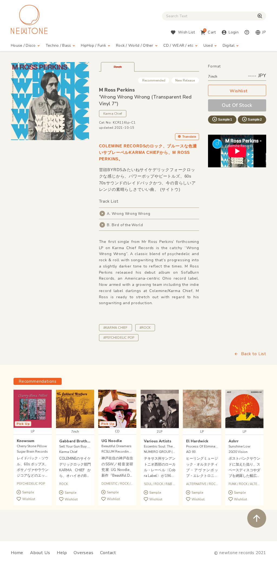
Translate (189, 136)
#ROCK (145, 327)
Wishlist (239, 91)
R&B (169, 484)
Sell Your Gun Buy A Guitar (79, 446)
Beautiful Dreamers (116, 446)
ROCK (63, 484)
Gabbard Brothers (76, 441)
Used (208, 45)
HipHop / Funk (93, 45)
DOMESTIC (109, 484)
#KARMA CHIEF (115, 327)
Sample (28, 492)
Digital (229, 45)
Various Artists (157, 441)
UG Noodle (111, 440)
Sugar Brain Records (32, 451)
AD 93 (191, 452)
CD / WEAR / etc (178, 45)
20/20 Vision (238, 452)
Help (62, 553)
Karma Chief (112, 113)
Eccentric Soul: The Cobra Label (168, 446)
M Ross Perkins (117, 90)
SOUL (148, 484)
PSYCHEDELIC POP (31, 484)
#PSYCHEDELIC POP (118, 337)
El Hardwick (197, 441)
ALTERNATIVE (196, 484)
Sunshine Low (239, 446)
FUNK (232, 484)
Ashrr (234, 441)
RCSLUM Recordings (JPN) (121, 451)
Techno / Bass (58, 45)
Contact (108, 553)
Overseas (83, 553)
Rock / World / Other (134, 45)
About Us (40, 553)
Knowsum (25, 440)
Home (17, 553)
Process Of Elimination (203, 446)
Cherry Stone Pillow (32, 446)
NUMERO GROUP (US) (161, 452)
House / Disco (23, 45)
